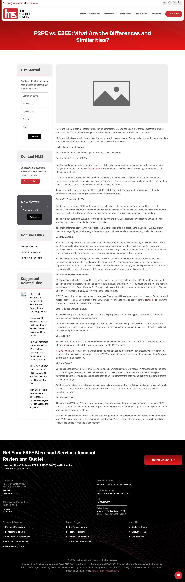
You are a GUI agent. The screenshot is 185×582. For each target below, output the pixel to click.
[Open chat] (178, 575)
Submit (34, 136)
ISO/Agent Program (78, 527)
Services (93, 13)
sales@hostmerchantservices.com (113, 493)
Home (83, 13)
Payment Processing (30, 252)
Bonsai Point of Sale (15, 532)
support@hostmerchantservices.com (114, 484)
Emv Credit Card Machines (17, 536)
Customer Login (139, 527)
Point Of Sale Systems (31, 257)
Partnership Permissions (80, 541)
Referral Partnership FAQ (80, 536)
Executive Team (139, 532)
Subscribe (34, 217)
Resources (156, 13)
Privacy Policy (98, 571)
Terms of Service (111, 571)
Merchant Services (29, 246)
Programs (140, 13)
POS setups (94, 168)
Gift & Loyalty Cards (14, 546)
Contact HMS (30, 181)
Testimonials (138, 536)
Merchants (109, 13)
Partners (124, 13)
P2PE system (64, 350)
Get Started (173, 13)
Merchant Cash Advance (16, 541)
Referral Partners (77, 532)
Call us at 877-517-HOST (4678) (39, 465)
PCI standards (148, 300)
